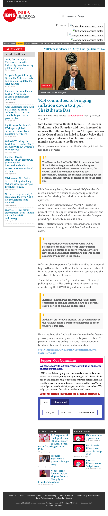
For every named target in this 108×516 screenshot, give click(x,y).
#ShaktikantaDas (53, 350)
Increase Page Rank (54, 505)
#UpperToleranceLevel (84, 350)
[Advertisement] (19, 318)
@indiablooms (75, 115)
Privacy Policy (50, 495)
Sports (27, 43)
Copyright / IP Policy (69, 503)
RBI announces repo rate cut (94, 437)
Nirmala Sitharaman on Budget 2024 (94, 463)
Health (59, 43)
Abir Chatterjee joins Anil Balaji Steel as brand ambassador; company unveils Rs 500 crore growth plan (19, 112)
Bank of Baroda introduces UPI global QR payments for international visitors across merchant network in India (19, 164)
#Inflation (67, 350)
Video (80, 43)
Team (21, 495)
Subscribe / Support (64, 498)
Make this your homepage (92, 5)
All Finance (14, 49)
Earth (53, 43)
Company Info (86, 503)
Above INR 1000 (86, 412)
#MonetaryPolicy (47, 353)
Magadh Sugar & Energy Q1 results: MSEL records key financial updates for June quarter (19, 80)
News (13, 43)
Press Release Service (44, 498)
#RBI (41, 350)
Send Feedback (94, 495)
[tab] (45, 402)
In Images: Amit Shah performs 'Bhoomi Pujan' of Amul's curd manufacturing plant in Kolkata (53, 442)
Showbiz (34, 43)
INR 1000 (66, 412)
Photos (73, 43)
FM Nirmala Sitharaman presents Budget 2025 (95, 450)
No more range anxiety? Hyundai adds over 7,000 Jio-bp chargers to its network (19, 198)
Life (41, 43)
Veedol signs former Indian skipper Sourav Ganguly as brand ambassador (53, 476)
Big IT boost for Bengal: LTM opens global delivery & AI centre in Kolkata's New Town (18, 130)
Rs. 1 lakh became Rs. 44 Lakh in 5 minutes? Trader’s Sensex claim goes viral (18, 95)
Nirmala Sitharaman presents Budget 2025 (60, 460)
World (46, 43)
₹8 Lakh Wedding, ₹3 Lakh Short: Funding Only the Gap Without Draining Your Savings (19, 146)
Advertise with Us (34, 495)
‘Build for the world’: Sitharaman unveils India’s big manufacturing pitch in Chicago (19, 64)
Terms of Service (66, 495)
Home (6, 43)
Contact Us (80, 495)
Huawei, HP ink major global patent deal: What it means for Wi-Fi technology (19, 214)
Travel (66, 43)
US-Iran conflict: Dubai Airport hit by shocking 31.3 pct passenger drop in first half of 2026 (19, 183)
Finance (20, 43)
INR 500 (49, 412)
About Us (12, 495)
